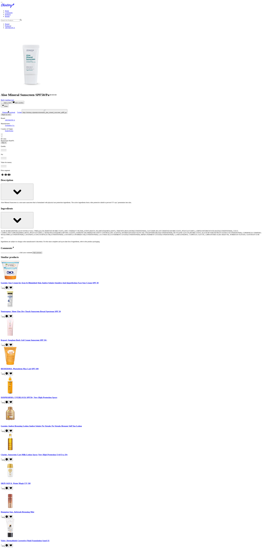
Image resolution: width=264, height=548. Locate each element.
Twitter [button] (19, 112)
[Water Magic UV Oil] (10, 479)
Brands (7, 16)
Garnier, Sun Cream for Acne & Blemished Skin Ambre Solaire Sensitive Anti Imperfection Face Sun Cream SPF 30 (50, 283)
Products (8, 14)
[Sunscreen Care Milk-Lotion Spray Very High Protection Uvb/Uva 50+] (10, 451)
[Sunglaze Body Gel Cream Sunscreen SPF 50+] (10, 336)
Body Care (4, 100)
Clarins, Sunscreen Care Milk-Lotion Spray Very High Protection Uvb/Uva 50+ (34, 455)
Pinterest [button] (5, 112)
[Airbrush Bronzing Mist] (10, 508)
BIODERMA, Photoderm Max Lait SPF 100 (20, 369)
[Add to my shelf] (7, 287)
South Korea (9, 131)
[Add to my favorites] (11, 287)
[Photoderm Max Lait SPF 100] (10, 365)
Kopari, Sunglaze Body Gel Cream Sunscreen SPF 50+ (24, 340)
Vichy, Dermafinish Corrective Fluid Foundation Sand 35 (25, 541)
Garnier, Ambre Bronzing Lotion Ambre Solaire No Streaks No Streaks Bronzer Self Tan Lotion (41, 426)
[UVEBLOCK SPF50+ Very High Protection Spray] (10, 393)
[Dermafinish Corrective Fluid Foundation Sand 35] (10, 537)
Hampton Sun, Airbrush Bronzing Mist (17, 512)
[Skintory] (8, 7)
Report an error (6, 114)
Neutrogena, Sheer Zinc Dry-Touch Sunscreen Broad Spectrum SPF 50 (31, 311)
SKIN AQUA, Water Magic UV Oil (15, 483)
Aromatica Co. (10, 125)
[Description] (17, 192)
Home (7, 11)
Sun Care (11, 100)
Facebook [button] (12, 112)
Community (9, 13)
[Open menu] (1, 2)
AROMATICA (10, 28)
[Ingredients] (17, 220)
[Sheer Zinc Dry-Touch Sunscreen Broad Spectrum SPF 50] (10, 307)
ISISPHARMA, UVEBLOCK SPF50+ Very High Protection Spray (29, 397)
